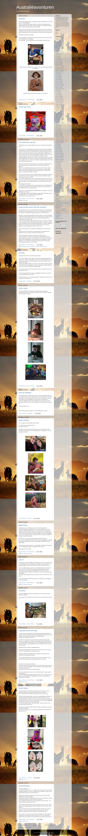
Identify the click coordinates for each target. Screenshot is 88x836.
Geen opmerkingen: (30, 99)
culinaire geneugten (26, 246)
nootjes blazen (33, 246)
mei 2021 (57, 128)
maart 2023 (58, 94)
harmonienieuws (24, 786)
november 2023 (59, 85)
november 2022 (59, 101)
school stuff (24, 779)
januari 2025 (58, 64)
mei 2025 (57, 58)
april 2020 (58, 148)
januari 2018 (58, 190)
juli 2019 (57, 162)
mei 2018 (57, 184)
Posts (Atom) (27, 827)
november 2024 (59, 67)
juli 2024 (57, 73)
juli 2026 (57, 39)
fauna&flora (58, 201)
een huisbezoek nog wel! (27, 142)
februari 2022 (58, 114)
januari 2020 (58, 153)
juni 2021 (57, 127)
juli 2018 (57, 181)
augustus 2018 (59, 179)
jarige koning (23, 525)
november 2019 (59, 156)
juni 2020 (57, 145)
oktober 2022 (58, 102)
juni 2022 (57, 108)
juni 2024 (57, 74)
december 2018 (59, 173)
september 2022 (59, 104)
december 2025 (59, 47)
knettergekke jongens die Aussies (62, 202)
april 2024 (58, 78)
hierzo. (28, 406)
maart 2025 (58, 61)
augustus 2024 (59, 71)
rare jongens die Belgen (27, 584)
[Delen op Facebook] (40, 99)
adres (57, 33)
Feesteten (22, 591)
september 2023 (59, 88)
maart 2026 (58, 44)
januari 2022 (58, 116)
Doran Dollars (23, 688)
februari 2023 (58, 96)
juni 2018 (57, 182)
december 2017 (59, 191)
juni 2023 (57, 91)
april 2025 (58, 59)
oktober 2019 (58, 158)
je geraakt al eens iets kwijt (28, 630)
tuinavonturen (58, 215)
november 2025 (59, 48)
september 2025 (59, 51)
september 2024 (59, 70)
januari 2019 (58, 171)
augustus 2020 (59, 142)
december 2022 (59, 99)
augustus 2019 (59, 161)
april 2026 (58, 42)
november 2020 (59, 138)
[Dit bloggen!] (38, 99)
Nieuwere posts (23, 825)
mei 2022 (57, 110)
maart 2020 (58, 150)
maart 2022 (58, 113)
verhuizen (58, 216)
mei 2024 (57, 76)
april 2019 (58, 167)
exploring (57, 199)
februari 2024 (58, 81)
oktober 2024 (58, 68)
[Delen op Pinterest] (42, 99)
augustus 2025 (59, 53)
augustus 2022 (59, 105)
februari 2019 (58, 170)
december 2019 (59, 154)
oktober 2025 (58, 50)
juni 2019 (57, 164)
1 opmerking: (29, 281)
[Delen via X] (39, 99)
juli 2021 (57, 125)
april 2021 (58, 130)
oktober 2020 (58, 139)
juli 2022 (57, 107)
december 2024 (59, 65)
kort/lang (21, 253)
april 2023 (58, 93)
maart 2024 (58, 79)
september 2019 (59, 159)
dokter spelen (24, 200)
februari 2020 (58, 151)
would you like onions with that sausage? (32, 207)
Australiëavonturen (35, 7)
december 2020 (59, 136)
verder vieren (23, 288)
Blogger (52, 832)
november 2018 (59, 174)
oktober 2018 (58, 176)
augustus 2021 (59, 124)
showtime (22, 19)
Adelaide (62, 224)
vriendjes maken (59, 218)
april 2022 (58, 111)
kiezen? (21, 560)
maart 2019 (58, 168)
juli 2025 (57, 54)
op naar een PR (59, 205)
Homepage (36, 825)
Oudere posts (49, 825)
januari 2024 (58, 82)
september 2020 (59, 141)
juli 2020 (57, 144)
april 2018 (58, 185)
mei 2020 (57, 147)
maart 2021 (58, 131)
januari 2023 (58, 98)
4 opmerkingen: (29, 413)
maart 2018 (58, 187)
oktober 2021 (58, 121)
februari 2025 (58, 62)
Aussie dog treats (24, 107)
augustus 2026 (59, 38)
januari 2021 (58, 134)
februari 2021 (58, 133)
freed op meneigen (25, 392)
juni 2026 (57, 41)
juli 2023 (57, 90)
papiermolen (58, 207)
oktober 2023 (58, 87)
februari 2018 (58, 188)
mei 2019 (57, 165)
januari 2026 (58, 45)
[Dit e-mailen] (37, 99)
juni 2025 (57, 56)
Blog (56, 31)
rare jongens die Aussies (42, 246)
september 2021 (59, 122)
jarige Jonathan (24, 420)
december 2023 (59, 84)
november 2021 (59, 119)
